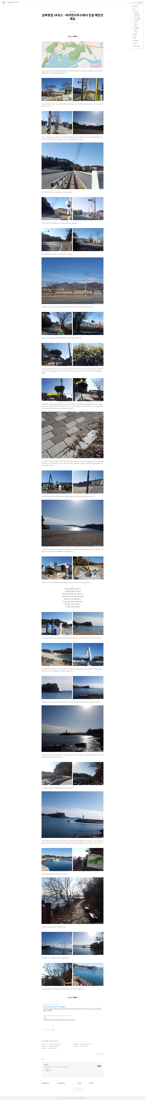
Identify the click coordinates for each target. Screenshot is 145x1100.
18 (77, 1090)
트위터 (102, 1054)
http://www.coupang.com (49, 1004)
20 (81, 1090)
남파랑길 (135, 24)
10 (75, 1088)
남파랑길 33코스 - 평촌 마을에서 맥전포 (49, 1048)
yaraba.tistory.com (12, 2)
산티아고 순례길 (137, 17)
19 (79, 1090)
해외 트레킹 (136, 20)
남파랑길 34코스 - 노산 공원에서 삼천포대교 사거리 (51, 1044)
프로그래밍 (135, 33)
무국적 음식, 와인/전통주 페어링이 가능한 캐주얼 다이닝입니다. (59, 1020)
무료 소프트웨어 (136, 28)
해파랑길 (135, 22)
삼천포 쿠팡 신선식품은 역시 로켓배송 (54, 1007)
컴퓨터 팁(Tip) (136, 40)
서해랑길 (135, 26)
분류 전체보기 (135, 6)
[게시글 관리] (48, 1029)
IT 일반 (134, 36)
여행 (134, 8)
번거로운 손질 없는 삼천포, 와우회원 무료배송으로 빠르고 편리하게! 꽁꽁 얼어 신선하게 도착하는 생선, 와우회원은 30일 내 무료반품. (72, 1009)
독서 (134, 44)
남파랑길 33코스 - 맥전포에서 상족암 (80, 1046)
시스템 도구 (136, 30)
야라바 (46, 1065)
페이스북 (97, 1054)
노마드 (45, 1018)
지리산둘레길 (136, 13)
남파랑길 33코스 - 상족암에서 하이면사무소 (50, 1046)
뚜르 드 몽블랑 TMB (137, 19)
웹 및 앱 (134, 38)
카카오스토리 (100, 1054)
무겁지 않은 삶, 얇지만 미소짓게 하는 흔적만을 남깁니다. (56, 1067)
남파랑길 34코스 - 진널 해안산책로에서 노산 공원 (82, 1044)
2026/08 (79, 1083)
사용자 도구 (136, 31)
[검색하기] (129, 3)
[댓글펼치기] (44, 1059)
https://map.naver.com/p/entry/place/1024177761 (55, 1015)
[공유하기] (46, 1029)
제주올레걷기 (136, 12)
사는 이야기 (135, 42)
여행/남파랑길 (72, 12)
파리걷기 (135, 10)
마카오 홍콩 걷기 (137, 15)
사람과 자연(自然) (137, 46)
